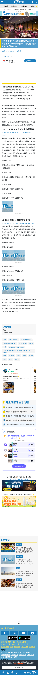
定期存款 (30, 9)
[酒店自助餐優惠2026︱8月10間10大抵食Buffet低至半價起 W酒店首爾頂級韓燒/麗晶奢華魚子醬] (8, 551)
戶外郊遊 (24, 646)
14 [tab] (18, 16)
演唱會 (6, 6)
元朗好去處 (15, 644)
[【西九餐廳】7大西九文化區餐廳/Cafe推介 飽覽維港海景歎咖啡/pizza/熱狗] (8, 575)
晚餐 (25, 356)
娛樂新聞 (23, 9)
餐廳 (5, 356)
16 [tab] (22, 16)
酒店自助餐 (23, 343)
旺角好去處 (5, 646)
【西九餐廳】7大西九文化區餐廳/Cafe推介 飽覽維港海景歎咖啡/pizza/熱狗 (24, 573)
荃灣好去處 (24, 644)
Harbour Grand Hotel (17, 347)
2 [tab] (17, 11)
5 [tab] (22, 11)
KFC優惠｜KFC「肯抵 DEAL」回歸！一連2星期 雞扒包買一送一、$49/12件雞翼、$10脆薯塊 (24, 563)
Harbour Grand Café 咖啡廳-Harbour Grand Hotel (17, 351)
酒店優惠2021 (14, 340)
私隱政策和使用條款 (20, 664)
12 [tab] (24, 14)
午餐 (31, 356)
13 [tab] (17, 16)
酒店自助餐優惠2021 (10, 343)
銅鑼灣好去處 (5, 644)
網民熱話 (4, 652)
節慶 (18, 356)
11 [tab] (22, 14)
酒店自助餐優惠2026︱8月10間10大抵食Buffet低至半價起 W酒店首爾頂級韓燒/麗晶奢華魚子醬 (24, 551)
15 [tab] (20, 16)
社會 (11, 646)
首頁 (3, 51)
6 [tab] (24, 11)
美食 (5, 359)
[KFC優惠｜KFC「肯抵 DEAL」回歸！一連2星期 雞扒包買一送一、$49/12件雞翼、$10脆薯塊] (8, 563)
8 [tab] (17, 14)
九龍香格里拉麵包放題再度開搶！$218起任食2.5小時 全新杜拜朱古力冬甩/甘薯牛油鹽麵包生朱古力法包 (24, 587)
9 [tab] (18, 14)
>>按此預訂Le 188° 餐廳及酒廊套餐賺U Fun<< (18, 223)
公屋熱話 (16, 9)
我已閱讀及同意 (19, 667)
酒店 (11, 359)
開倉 (14, 642)
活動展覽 (4, 642)
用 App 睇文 (31, 61)
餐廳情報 (20, 556)
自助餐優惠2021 (27, 340)
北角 (17, 359)
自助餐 (18, 51)
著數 (5, 340)
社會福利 (32, 646)
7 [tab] (15, 14)
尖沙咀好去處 (21, 642)
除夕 (31, 343)
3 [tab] (18, 11)
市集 (9, 642)
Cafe (18, 568)
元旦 (5, 347)
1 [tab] (15, 11)
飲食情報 (11, 51)
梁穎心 (7, 56)
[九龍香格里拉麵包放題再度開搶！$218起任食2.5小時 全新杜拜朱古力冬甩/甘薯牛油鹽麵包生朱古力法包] (8, 586)
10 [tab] (20, 14)
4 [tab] (20, 11)
